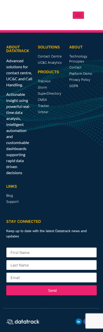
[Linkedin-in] (79, 321)
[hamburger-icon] (78, 15)
